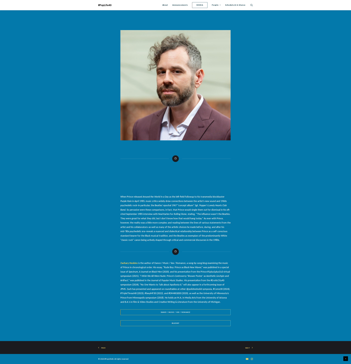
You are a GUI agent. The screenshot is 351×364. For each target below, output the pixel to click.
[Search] (251, 5)
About (165, 5)
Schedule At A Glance (235, 5)
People (215, 5)
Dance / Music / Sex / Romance (175, 312)
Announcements (180, 5)
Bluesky (175, 323)
